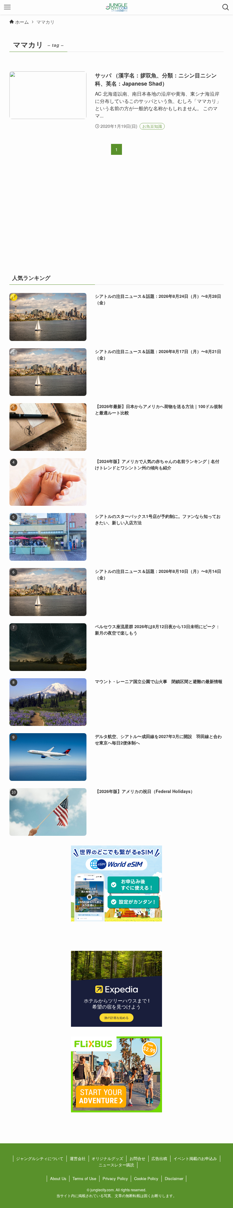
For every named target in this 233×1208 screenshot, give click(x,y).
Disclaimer (174, 1178)
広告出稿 (159, 1158)
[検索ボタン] (225, 7)
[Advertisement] (116, 218)
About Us (58, 1178)
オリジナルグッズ (107, 1158)
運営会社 (78, 1158)
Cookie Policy (146, 1178)
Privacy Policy (115, 1178)
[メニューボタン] (7, 7)
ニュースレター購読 (116, 1165)
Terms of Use (84, 1178)
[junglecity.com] (117, 7)
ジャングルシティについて (39, 1158)
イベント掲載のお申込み (195, 1158)
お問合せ (137, 1158)
